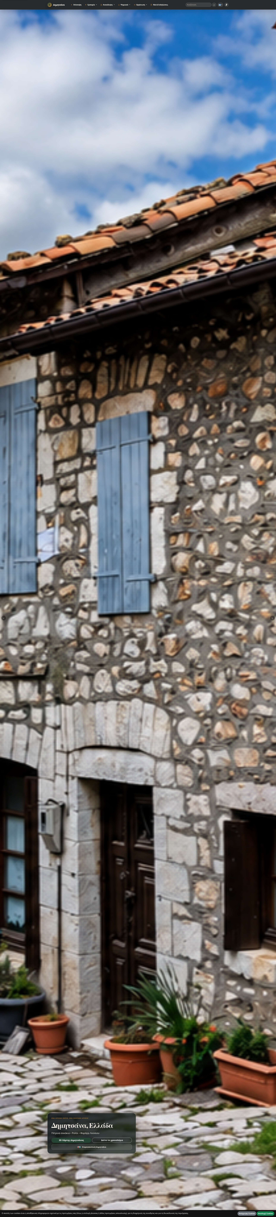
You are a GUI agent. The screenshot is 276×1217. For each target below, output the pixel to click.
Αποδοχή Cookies (265, 1213)
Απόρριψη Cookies (247, 1213)
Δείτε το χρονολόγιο (112, 1140)
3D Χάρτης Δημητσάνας (71, 1140)
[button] (90, 4)
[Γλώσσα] (220, 5)
